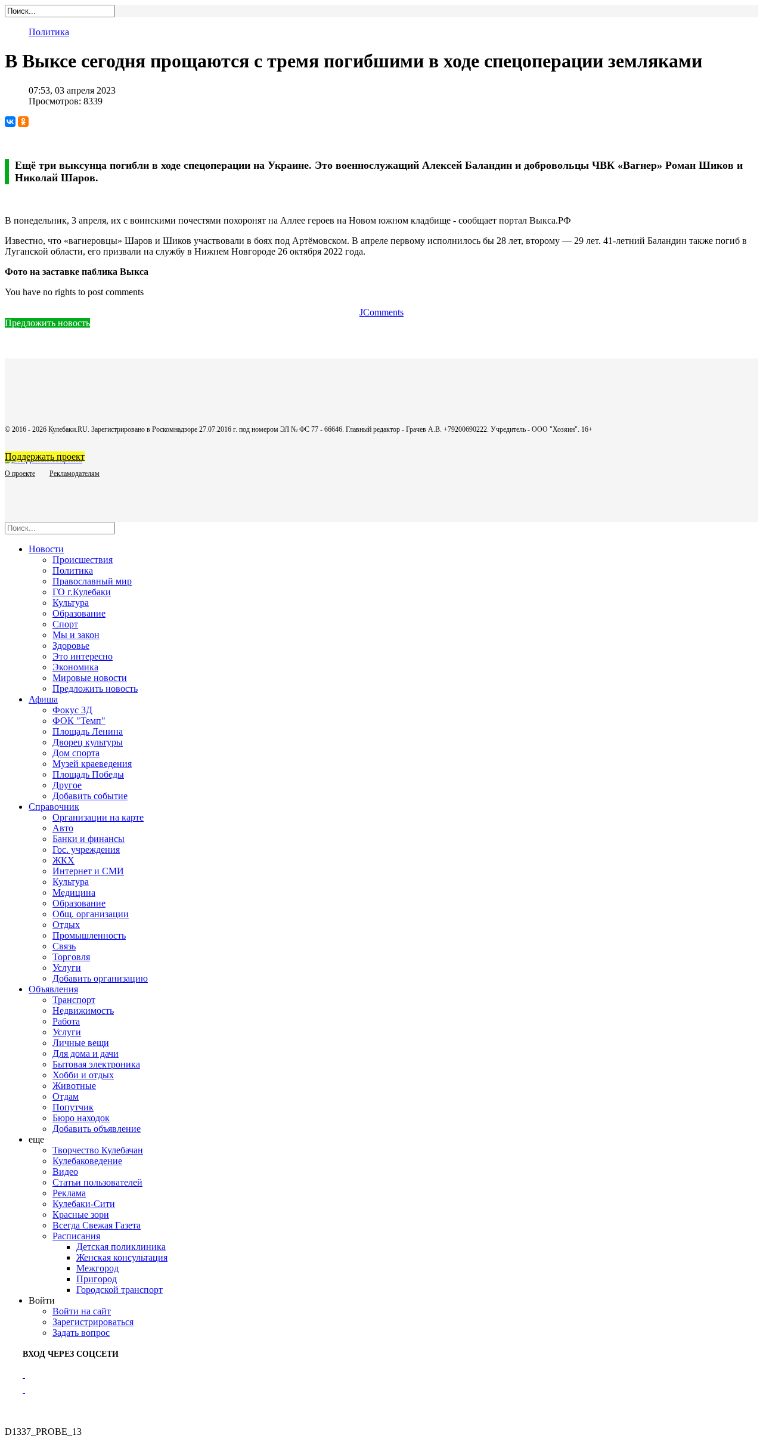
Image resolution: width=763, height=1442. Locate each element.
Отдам (65, 1096)
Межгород (97, 1268)
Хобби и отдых (83, 1075)
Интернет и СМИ (88, 871)
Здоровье (70, 645)
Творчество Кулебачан (97, 1150)
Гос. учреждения (86, 849)
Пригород (96, 1279)
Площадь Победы (88, 774)
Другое (67, 785)
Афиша (43, 699)
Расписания (76, 1236)
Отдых (66, 925)
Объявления (53, 989)
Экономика (75, 667)
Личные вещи (80, 1043)
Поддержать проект (45, 456)
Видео (65, 1171)
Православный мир (92, 581)
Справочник (54, 807)
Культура (70, 603)
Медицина (73, 892)
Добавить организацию (100, 978)
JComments (381, 312)
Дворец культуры (87, 742)
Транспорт (73, 1000)
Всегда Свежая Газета (96, 1225)
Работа (66, 1021)
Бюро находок (81, 1118)
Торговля (71, 957)
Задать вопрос (81, 1332)
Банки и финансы (88, 839)
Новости (46, 549)
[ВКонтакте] (10, 121)
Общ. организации (90, 914)
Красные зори (80, 1214)
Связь (64, 946)
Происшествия (82, 560)
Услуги (66, 968)
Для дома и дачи (85, 1053)
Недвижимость (83, 1010)
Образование (79, 613)
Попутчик (73, 1107)
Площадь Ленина (87, 731)
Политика (49, 32)
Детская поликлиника (121, 1247)
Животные (74, 1086)
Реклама (69, 1193)
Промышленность (89, 935)
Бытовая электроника (96, 1064)
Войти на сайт (81, 1311)
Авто (62, 828)
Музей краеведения (92, 764)
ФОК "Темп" (79, 721)
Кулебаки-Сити (83, 1204)
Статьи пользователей (97, 1182)
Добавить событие (90, 796)
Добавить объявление (96, 1129)
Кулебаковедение (87, 1161)
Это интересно (82, 656)
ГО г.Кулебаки (81, 592)
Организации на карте (98, 817)
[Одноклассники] (23, 121)
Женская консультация (122, 1257)
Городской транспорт (119, 1290)
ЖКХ (63, 860)
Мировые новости (89, 678)
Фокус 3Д (72, 710)
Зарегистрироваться (93, 1322)
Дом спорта (76, 753)
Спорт (65, 624)
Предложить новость (47, 323)
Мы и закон (76, 635)
